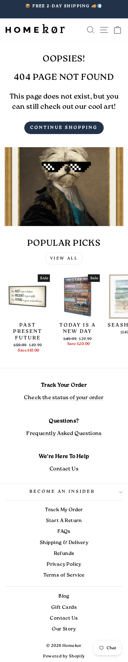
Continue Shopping (63, 127)
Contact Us (64, 469)
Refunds (64, 553)
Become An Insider (63, 491)
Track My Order (64, 510)
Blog (64, 596)
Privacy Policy (64, 564)
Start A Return (64, 520)
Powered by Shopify (64, 656)
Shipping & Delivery (64, 542)
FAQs (64, 531)
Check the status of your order (64, 397)
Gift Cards (64, 607)
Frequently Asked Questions (64, 433)
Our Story (64, 629)
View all (64, 258)
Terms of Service (64, 575)
